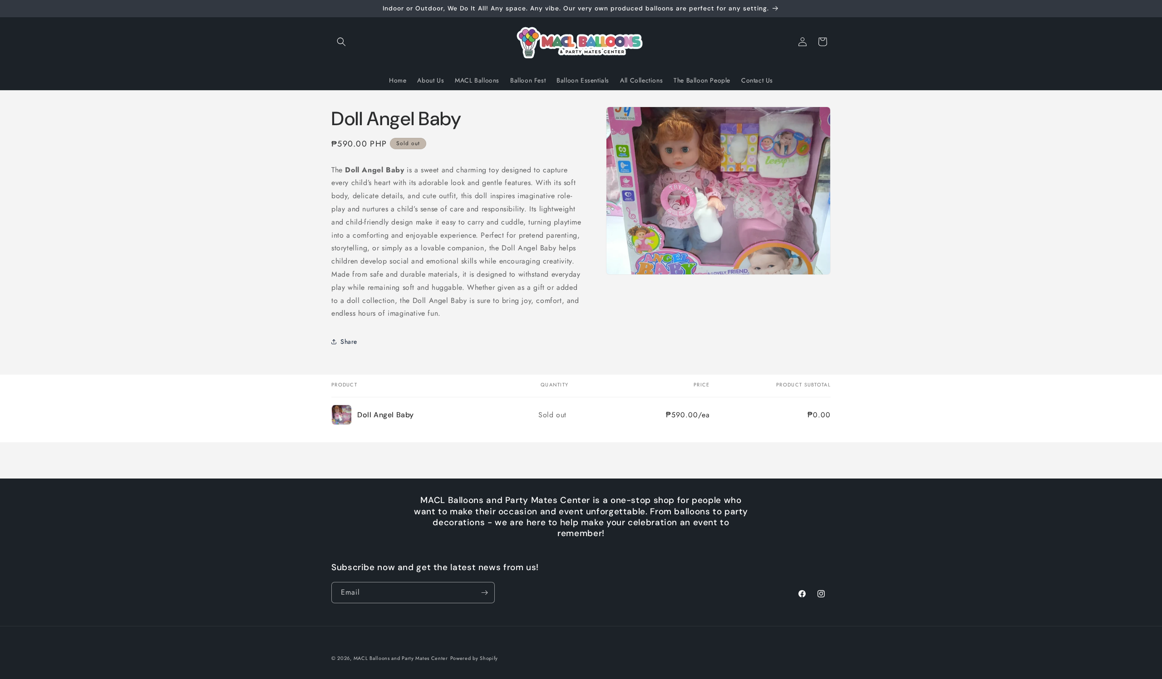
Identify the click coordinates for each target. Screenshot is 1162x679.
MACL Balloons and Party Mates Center (401, 658)
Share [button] (348, 341)
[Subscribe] (484, 592)
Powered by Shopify (474, 658)
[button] (341, 42)
